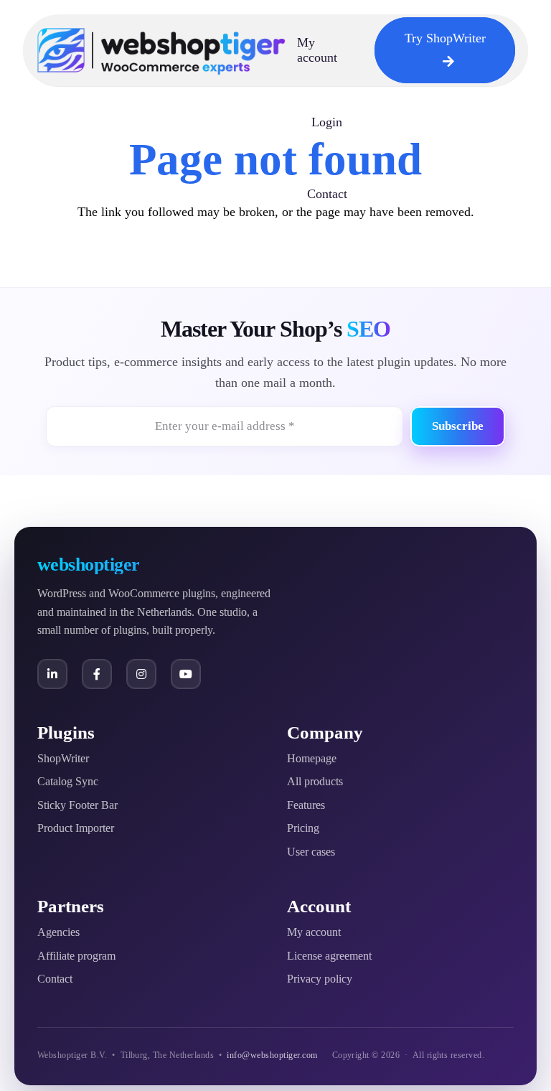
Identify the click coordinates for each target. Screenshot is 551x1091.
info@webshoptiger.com (272, 1055)
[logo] (161, 50)
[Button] (52, 674)
